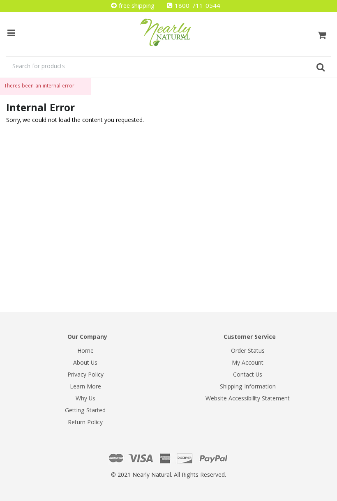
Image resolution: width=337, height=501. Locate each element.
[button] (336, 496)
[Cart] (322, 34)
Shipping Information (248, 387)
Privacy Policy (85, 375)
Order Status (248, 351)
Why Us (85, 399)
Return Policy (85, 423)
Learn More (85, 387)
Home (85, 351)
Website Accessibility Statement (247, 399)
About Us (85, 363)
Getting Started (85, 411)
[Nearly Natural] (168, 32)
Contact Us (247, 375)
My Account (247, 363)
